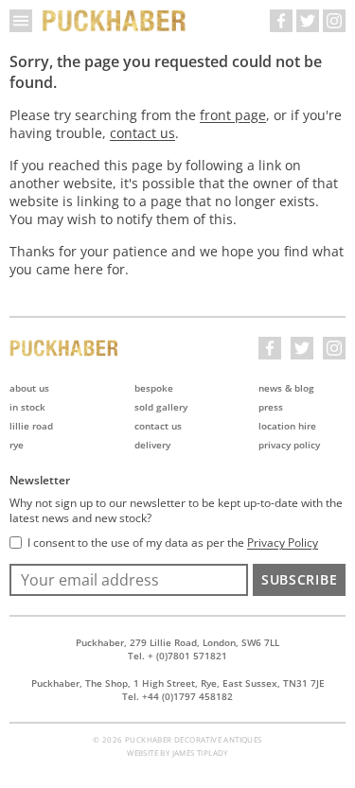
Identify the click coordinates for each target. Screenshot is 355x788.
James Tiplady (200, 752)
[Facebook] (281, 20)
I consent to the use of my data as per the (172, 543)
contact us (142, 133)
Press (270, 406)
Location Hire (287, 425)
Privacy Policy (289, 444)
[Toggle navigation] (20, 20)
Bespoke (153, 387)
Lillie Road (31, 425)
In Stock (27, 406)
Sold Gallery (160, 406)
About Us (29, 387)
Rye (16, 444)
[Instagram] (334, 20)
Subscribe (299, 579)
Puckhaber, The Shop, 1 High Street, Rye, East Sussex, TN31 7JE (178, 683)
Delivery (152, 444)
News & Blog (286, 387)
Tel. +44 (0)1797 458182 (177, 696)
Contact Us (158, 425)
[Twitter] (307, 20)
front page (233, 115)
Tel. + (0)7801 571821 (177, 655)
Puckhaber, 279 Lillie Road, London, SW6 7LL (177, 642)
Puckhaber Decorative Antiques (114, 20)
